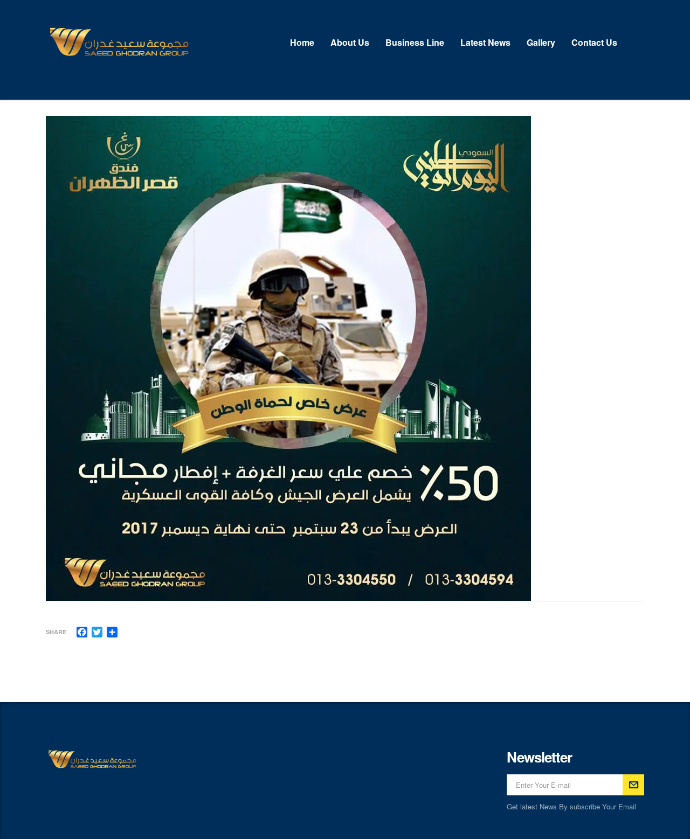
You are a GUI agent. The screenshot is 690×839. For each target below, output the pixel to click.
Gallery (541, 42)
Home (302, 42)
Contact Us (594, 42)
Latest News (485, 42)
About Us (349, 42)
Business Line (414, 42)
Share (56, 632)
